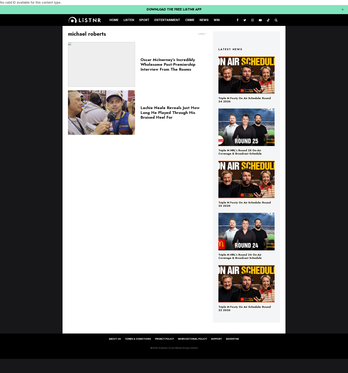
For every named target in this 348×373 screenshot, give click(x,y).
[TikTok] (268, 20)
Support (216, 338)
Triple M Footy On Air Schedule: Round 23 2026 (244, 204)
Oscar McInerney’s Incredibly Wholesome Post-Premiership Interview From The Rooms (167, 64)
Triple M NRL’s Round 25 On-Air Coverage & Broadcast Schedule (240, 152)
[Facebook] (237, 20)
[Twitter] (245, 20)
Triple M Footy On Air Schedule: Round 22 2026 (244, 308)
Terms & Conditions (138, 338)
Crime (189, 20)
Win (217, 20)
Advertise (232, 338)
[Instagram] (252, 20)
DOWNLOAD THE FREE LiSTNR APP (174, 9)
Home (114, 20)
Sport (144, 20)
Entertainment (167, 20)
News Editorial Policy (192, 338)
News (204, 20)
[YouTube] (260, 20)
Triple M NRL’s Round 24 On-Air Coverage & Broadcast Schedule (240, 256)
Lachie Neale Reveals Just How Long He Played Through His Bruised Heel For (170, 112)
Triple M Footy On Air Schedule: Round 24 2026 (244, 100)
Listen (129, 20)
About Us (115, 338)
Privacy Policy (164, 338)
